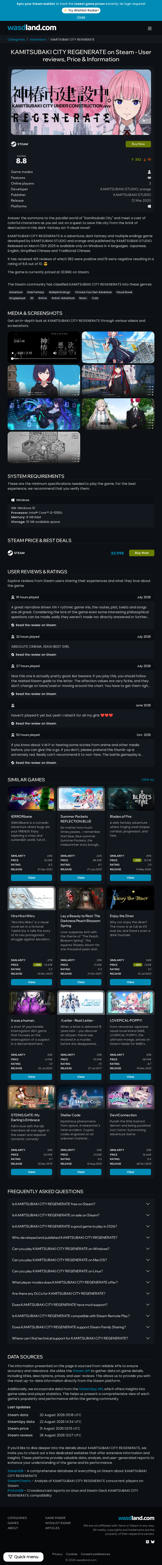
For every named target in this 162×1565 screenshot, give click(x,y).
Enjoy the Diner (122, 916)
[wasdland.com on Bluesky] (152, 1541)
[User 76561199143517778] (13, 705)
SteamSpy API (91, 1389)
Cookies (71, 1554)
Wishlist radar (58, 1523)
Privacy (57, 1554)
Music (83, 298)
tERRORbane (21, 816)
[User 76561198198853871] (13, 735)
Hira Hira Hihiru (23, 916)
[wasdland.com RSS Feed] (147, 1541)
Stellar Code (71, 1115)
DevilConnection (123, 1115)
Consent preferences (95, 1554)
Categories (16, 39)
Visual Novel (124, 292)
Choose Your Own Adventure (93, 292)
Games (13, 1523)
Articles (52, 1528)
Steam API (81, 1370)
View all (148, 780)
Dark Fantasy (35, 292)
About (13, 1528)
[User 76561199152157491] (13, 636)
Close (81, 17)
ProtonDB (15, 1490)
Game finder (55, 1518)
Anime (42, 298)
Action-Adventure (63, 298)
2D (31, 298)
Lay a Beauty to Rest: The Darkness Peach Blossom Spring (80, 921)
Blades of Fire (121, 816)
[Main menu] (149, 28)
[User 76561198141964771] (13, 597)
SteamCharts (19, 1480)
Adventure (38, 39)
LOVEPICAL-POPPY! (126, 1020)
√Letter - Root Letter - (77, 1020)
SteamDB (15, 1470)
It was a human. (23, 1020)
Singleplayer (17, 298)
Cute (95, 298)
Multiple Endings (59, 292)
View (31, 877)
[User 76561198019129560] (13, 666)
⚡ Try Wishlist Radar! (81, 10)
